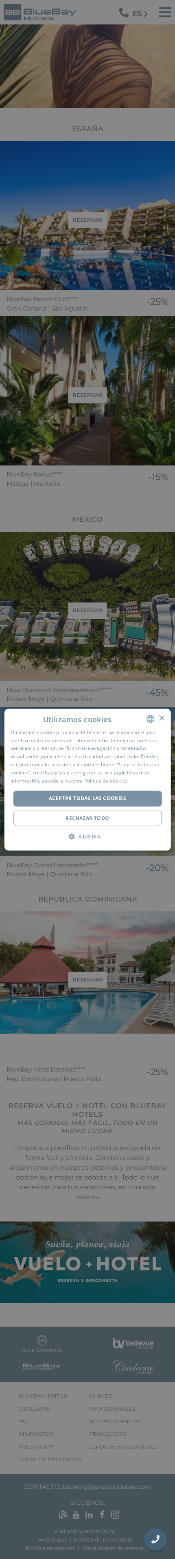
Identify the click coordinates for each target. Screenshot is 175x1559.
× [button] (161, 718)
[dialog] (87, 779)
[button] (87, 836)
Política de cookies (106, 780)
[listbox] (150, 718)
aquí (119, 772)
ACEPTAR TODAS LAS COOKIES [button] (87, 798)
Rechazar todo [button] (87, 818)
